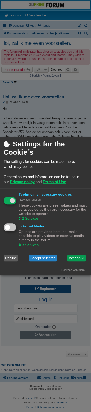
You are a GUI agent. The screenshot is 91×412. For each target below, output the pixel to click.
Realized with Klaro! (73, 269)
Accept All (76, 258)
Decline (11, 258)
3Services (30, 245)
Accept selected (43, 258)
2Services (30, 218)
